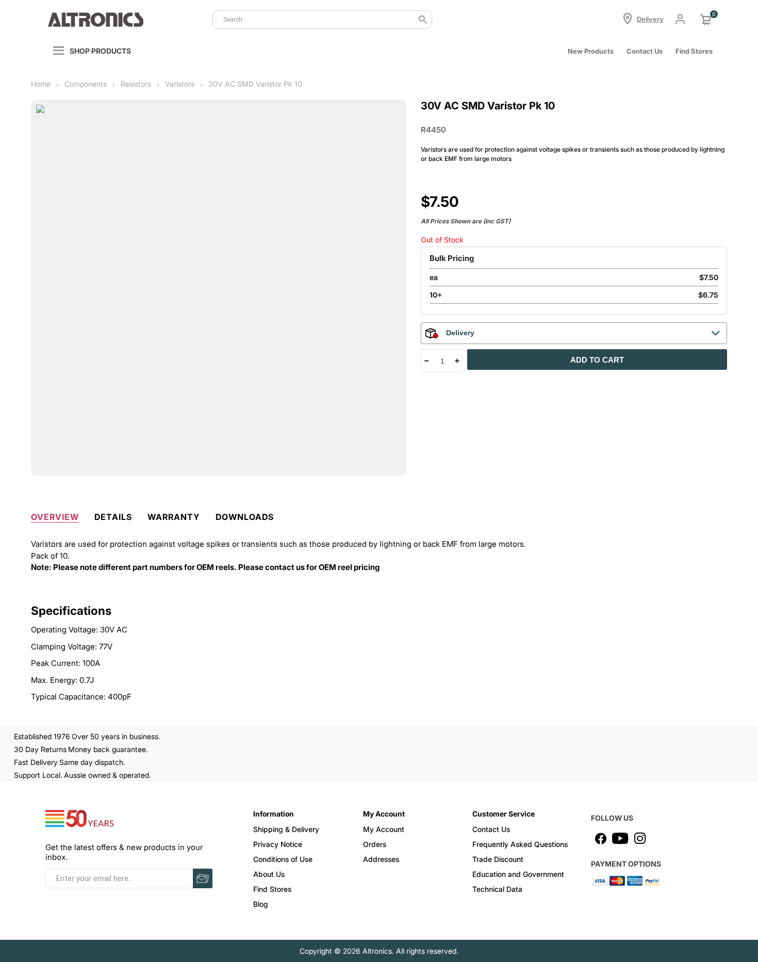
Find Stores (272, 889)
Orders (374, 844)
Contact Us (645, 51)
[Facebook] (600, 838)
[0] (706, 19)
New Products (591, 51)
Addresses (381, 859)
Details (113, 517)
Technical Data (497, 889)
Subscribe (202, 878)
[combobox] (322, 19)
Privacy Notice (277, 844)
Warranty (173, 517)
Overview (55, 517)
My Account (383, 829)
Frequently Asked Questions (520, 844)
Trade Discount (497, 859)
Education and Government (518, 874)
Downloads (245, 517)
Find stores (694, 51)
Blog (260, 904)
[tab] (55, 515)
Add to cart (597, 359)
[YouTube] (620, 838)
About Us (269, 874)
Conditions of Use (282, 859)
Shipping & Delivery (286, 829)
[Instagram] (640, 838)
